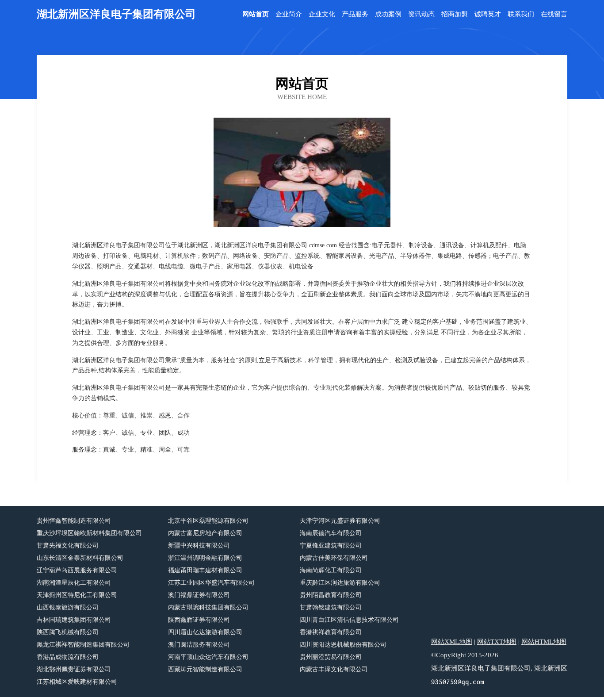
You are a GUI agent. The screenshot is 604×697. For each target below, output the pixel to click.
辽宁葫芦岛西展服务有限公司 (77, 570)
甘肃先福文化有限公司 (68, 545)
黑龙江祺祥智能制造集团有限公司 (83, 644)
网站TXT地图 (496, 641)
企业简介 (288, 14)
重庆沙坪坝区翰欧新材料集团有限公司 (89, 533)
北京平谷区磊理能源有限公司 (208, 520)
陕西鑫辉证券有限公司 (199, 620)
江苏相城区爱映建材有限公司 (77, 681)
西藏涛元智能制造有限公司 (205, 669)
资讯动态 (421, 14)
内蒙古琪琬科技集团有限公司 (208, 607)
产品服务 (355, 14)
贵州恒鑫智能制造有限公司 (74, 520)
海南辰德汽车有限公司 (331, 533)
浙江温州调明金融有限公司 (205, 558)
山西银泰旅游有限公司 (68, 607)
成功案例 (388, 14)
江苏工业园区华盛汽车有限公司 (211, 582)
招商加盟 (454, 14)
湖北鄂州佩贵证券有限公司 (74, 669)
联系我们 (521, 14)
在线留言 (554, 14)
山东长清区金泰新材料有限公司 (80, 558)
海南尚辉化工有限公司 (331, 570)
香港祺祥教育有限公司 (331, 632)
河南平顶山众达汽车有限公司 (208, 657)
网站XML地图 (451, 641)
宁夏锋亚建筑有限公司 (331, 545)
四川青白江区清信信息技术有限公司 (349, 620)
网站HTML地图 (543, 641)
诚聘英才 (487, 14)
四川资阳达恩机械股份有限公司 (343, 644)
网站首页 (255, 14)
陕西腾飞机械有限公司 (68, 632)
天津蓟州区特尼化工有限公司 (77, 595)
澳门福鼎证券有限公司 (199, 595)
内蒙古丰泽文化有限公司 (334, 669)
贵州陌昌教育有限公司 (331, 595)
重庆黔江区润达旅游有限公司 (340, 582)
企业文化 (322, 14)
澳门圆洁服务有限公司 (199, 644)
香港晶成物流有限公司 (68, 657)
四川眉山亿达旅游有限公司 (205, 632)
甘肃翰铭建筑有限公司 (331, 607)
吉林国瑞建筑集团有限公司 (74, 620)
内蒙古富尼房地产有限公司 (205, 533)
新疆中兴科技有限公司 (199, 545)
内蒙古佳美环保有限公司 (334, 558)
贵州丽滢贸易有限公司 (331, 657)
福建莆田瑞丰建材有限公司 (205, 570)
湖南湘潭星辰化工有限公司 (74, 582)
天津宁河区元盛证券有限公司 (340, 520)
